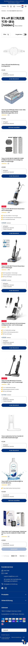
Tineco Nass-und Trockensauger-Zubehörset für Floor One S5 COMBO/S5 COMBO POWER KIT (13, 533)
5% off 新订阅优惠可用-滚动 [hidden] (14, 10)
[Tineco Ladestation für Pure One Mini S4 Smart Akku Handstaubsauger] (14, 422)
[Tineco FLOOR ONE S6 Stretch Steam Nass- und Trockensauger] (14, 193)
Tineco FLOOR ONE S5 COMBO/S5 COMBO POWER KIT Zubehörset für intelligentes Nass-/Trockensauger (12, 160)
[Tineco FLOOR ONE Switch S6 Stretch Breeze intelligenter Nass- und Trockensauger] (14, 308)
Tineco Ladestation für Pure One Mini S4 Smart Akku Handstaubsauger (12, 436)
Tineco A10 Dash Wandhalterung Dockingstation (10, 65)
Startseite (3, 10)
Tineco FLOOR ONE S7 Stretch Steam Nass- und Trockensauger (13, 266)
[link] (5, 556)
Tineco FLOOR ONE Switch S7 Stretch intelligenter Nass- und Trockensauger (12, 381)
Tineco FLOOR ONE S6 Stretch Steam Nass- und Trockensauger (13, 209)
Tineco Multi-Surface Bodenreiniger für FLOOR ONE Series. (12, 482)
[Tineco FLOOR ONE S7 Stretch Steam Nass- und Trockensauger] (14, 250)
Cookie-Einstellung (5, 637)
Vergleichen (18, 34)
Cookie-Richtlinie (5, 638)
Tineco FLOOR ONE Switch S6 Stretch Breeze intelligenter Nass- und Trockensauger (13, 324)
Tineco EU (7, 635)
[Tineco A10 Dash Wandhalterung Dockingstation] (14, 51)
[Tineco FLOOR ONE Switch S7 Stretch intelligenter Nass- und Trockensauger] (14, 365)
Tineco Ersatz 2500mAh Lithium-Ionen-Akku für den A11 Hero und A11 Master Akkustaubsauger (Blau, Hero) (13, 111)
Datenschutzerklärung (16, 637)
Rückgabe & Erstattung (10, 584)
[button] (14, 6)
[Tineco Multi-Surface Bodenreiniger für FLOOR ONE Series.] (14, 468)
